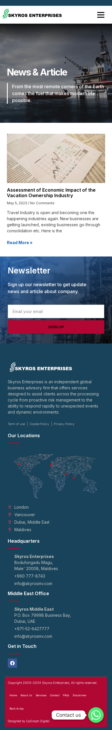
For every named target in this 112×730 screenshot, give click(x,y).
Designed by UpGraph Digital (28, 721)
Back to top (16, 708)
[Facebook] (12, 663)
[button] (101, 15)
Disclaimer (79, 695)
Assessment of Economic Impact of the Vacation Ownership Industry (51, 192)
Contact (54, 695)
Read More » (19, 242)
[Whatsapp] (96, 715)
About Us (26, 695)
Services (41, 695)
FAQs (66, 695)
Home (13, 695)
